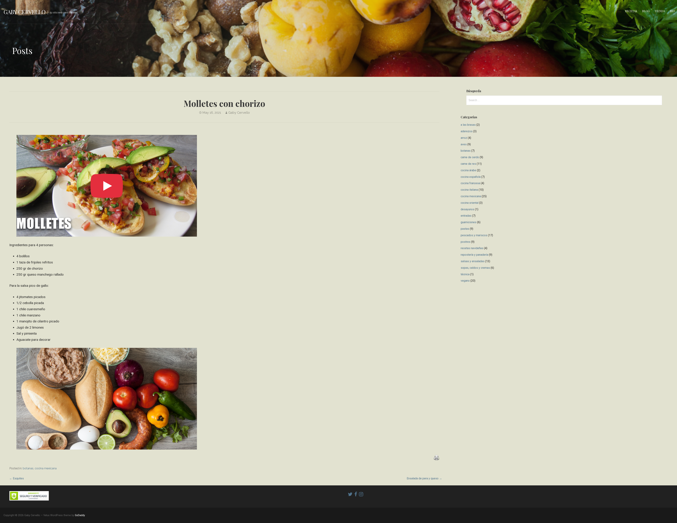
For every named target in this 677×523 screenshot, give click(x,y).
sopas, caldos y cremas (475, 267)
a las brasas (468, 124)
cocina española (471, 177)
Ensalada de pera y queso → (424, 478)
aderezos (466, 131)
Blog (646, 11)
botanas (28, 468)
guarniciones (468, 222)
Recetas (631, 11)
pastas (465, 228)
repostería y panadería (474, 254)
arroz (464, 137)
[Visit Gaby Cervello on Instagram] (361, 495)
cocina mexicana (46, 468)
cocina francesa (470, 183)
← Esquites (16, 478)
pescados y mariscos (474, 235)
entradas (466, 215)
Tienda (660, 11)
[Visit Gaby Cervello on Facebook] (355, 495)
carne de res (468, 163)
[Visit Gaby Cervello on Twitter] (350, 495)
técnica (465, 274)
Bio (672, 11)
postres (465, 241)
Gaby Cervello (25, 12)
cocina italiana (469, 189)
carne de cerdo (470, 157)
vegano (465, 280)
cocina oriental (469, 202)
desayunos (467, 209)
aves (464, 144)
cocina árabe (468, 170)
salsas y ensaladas (472, 261)
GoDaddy (80, 515)
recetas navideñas (472, 248)
